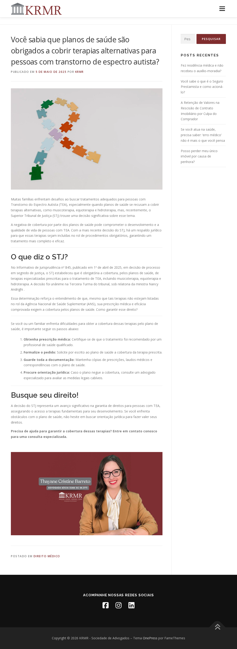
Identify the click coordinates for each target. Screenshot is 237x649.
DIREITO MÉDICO (47, 556)
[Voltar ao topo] (217, 627)
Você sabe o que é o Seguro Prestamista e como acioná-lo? (202, 87)
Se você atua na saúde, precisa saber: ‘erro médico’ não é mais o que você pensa (203, 135)
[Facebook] (105, 605)
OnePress (150, 638)
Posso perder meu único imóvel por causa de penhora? (199, 156)
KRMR (79, 72)
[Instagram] (118, 605)
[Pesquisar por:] (188, 39)
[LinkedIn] (131, 605)
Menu (222, 8)
